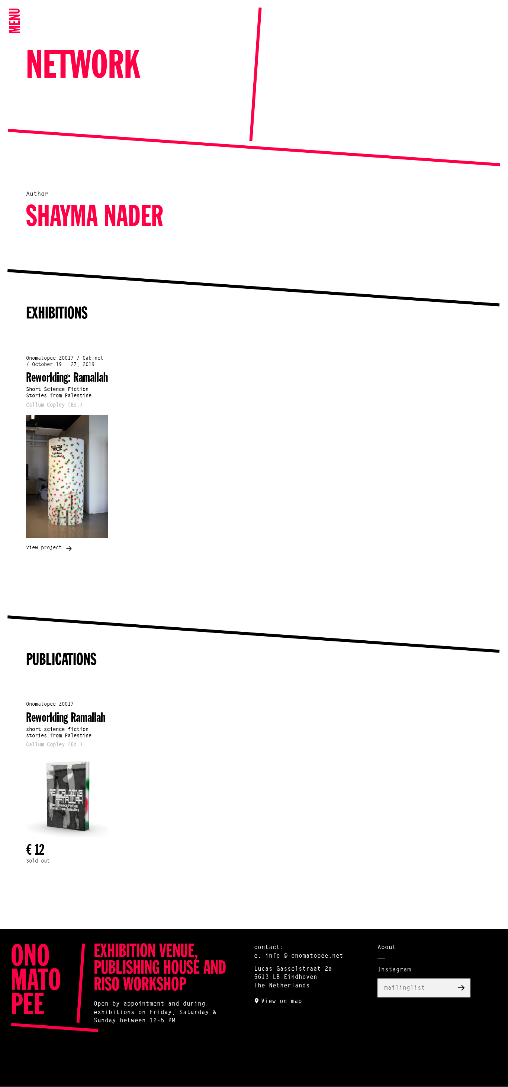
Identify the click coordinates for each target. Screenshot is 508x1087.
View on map (281, 1001)
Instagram (394, 970)
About (386, 948)
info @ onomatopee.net (304, 956)
